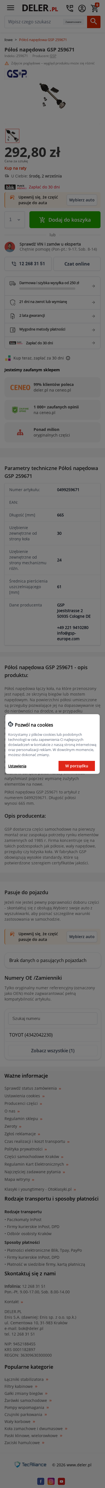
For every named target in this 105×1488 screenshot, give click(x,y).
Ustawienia (17, 765)
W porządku (76, 765)
